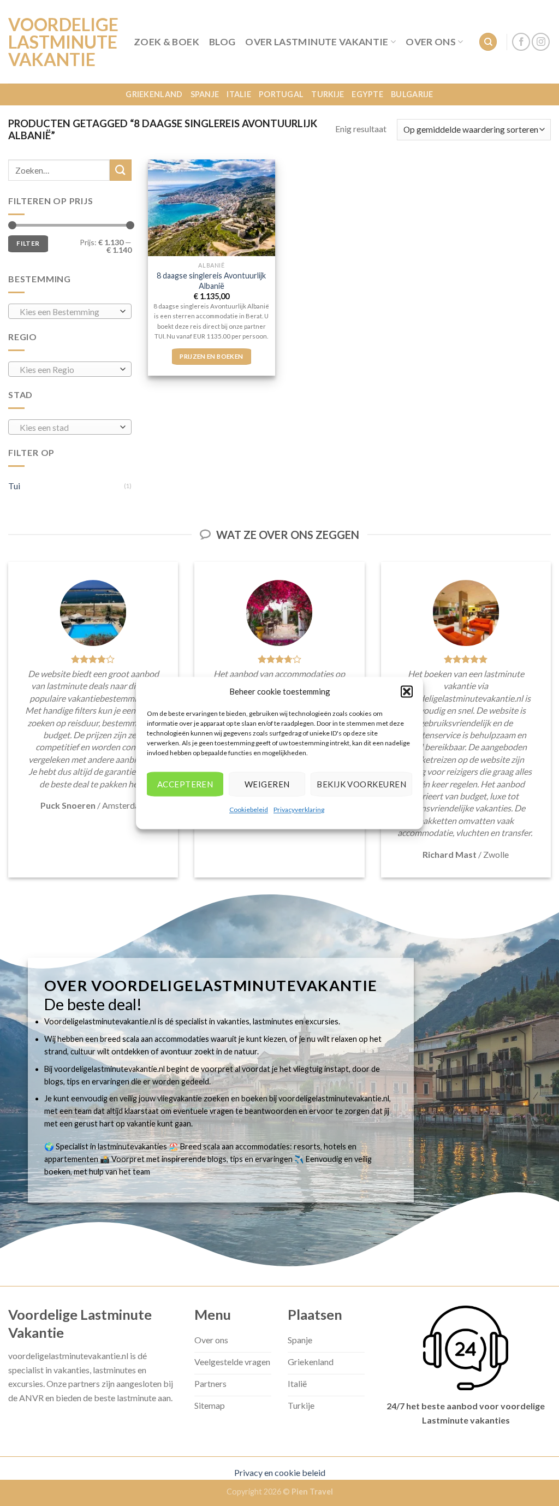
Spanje (205, 94)
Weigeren (267, 784)
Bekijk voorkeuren (361, 784)
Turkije (327, 94)
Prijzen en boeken (211, 356)
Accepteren (185, 784)
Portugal (281, 94)
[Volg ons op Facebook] (521, 42)
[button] (406, 691)
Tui (14, 486)
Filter (27, 243)
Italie (239, 94)
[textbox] (67, 311)
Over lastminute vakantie (316, 42)
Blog (222, 42)
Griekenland (154, 94)
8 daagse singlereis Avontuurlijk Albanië (211, 280)
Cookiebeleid (248, 809)
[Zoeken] (488, 42)
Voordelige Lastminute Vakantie (62, 42)
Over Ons (431, 42)
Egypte (367, 94)
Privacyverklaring (298, 809)
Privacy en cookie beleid (279, 1472)
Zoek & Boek (166, 42)
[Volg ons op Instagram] (541, 42)
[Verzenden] (121, 170)
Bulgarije (412, 94)
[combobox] (70, 311)
